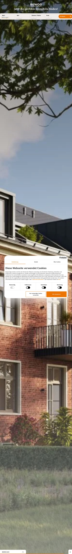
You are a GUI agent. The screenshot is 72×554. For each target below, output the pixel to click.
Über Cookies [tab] (57, 262)
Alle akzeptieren (56, 294)
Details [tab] (36, 262)
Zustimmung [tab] (15, 262)
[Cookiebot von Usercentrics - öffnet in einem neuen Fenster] (60, 258)
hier (59, 279)
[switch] (28, 287)
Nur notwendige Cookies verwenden (35, 294)
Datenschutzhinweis (38, 279)
